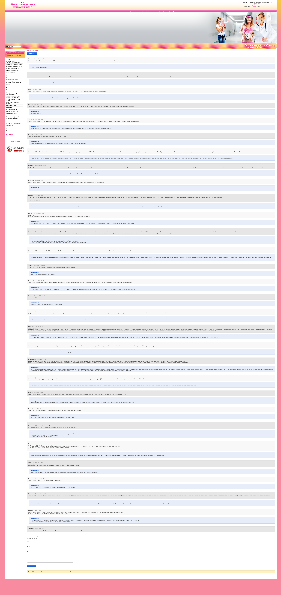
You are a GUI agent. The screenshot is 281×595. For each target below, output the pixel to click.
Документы (9, 107)
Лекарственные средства (12, 105)
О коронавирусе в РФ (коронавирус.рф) (167, 11)
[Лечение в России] (15, 151)
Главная (107, 11)
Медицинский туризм (11, 125)
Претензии (114, 11)
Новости (122, 11)
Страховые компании (11, 109)
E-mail (28, 546)
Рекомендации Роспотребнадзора (11, 90)
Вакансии (8, 84)
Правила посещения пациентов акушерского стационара (14, 96)
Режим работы (130, 11)
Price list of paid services (12, 70)
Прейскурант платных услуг (13, 68)
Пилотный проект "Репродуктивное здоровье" (13, 62)
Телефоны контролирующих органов (13, 100)
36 (34, 535)
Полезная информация (12, 86)
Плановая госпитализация (13, 88)
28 (28, 535)
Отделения (9, 76)
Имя (28, 541)
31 (32, 535)
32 (33, 535)
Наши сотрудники (10, 72)
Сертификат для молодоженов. (14, 64)
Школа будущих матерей (12, 120)
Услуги (8, 59)
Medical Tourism (10, 127)
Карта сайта (9, 129)
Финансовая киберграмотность (14, 66)
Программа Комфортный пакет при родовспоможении (14, 117)
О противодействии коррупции (14, 130)
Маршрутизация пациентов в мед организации (13, 93)
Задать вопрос (31, 53)
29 (29, 535)
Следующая (38, 535)
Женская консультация (12, 111)
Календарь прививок (11, 113)
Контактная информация (12, 77)
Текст (28, 551)
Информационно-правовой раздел (13, 103)
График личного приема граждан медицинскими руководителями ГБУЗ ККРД (13, 81)
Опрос (8, 115)
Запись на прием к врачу (143, 11)
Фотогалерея (9, 74)
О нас (153, 11)
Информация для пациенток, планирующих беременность (13, 122)
